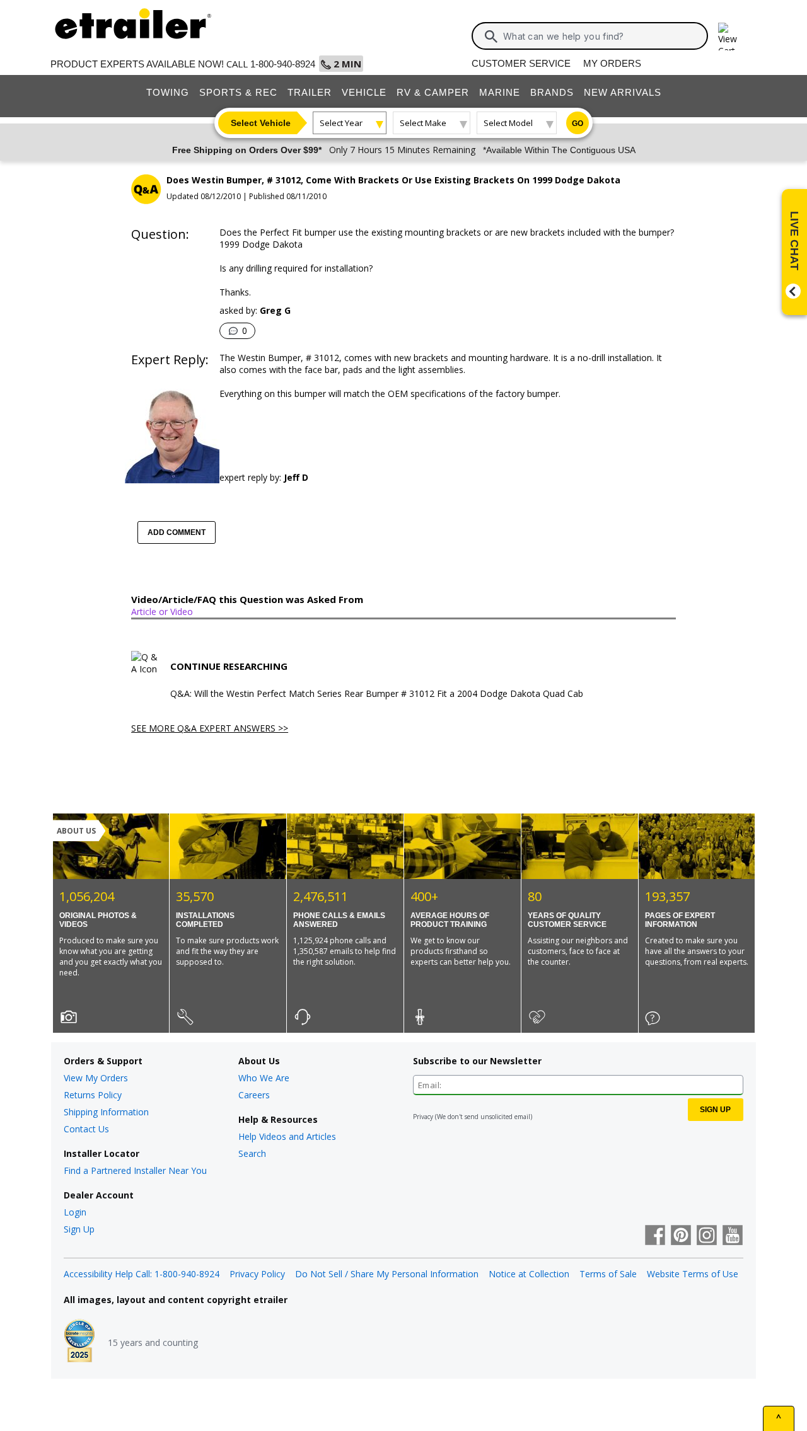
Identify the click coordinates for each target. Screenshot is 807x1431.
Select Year (341, 123)
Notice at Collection (529, 1274)
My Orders (612, 63)
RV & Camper (433, 92)
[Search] (491, 36)
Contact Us (86, 1129)
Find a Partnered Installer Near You (135, 1170)
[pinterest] (681, 1236)
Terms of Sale (608, 1274)
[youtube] (732, 1236)
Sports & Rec (238, 92)
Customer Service (521, 63)
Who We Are (263, 1078)
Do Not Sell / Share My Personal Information (387, 1274)
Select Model (508, 123)
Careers (254, 1095)
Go (577, 123)
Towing (167, 92)
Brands (552, 92)
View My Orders (96, 1078)
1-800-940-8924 (282, 64)
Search (252, 1153)
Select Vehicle (261, 123)
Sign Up (79, 1229)
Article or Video (162, 612)
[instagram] (706, 1236)
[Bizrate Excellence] (79, 1342)
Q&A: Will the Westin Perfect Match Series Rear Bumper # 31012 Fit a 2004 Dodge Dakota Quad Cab (376, 694)
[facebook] (655, 1236)
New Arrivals (622, 92)
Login (75, 1212)
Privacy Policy (257, 1274)
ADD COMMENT (177, 532)
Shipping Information (106, 1112)
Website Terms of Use (692, 1274)
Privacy (423, 1116)
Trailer (309, 92)
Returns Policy (93, 1095)
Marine (499, 92)
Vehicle (364, 92)
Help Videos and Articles (287, 1136)
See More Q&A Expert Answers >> (209, 728)
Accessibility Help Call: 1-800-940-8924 (141, 1274)
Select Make (423, 123)
